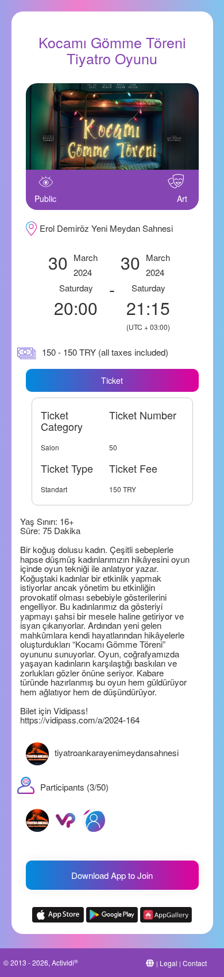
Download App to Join (112, 875)
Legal (168, 963)
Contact (195, 963)
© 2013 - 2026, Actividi (40, 962)
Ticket (112, 380)
